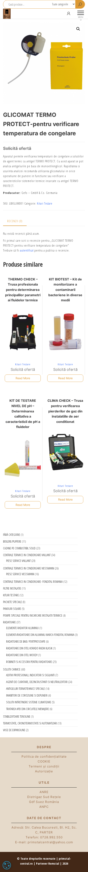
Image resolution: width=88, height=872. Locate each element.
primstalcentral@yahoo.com (50, 842)
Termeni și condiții (44, 766)
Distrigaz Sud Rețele (44, 797)
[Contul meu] (68, 13)
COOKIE (44, 761)
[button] (78, 29)
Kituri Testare (44, 203)
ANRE (44, 792)
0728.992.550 (51, 837)
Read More (23, 378)
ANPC (44, 807)
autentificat (27, 250)
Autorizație (44, 771)
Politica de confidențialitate (44, 756)
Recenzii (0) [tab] (15, 221)
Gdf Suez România (44, 802)
